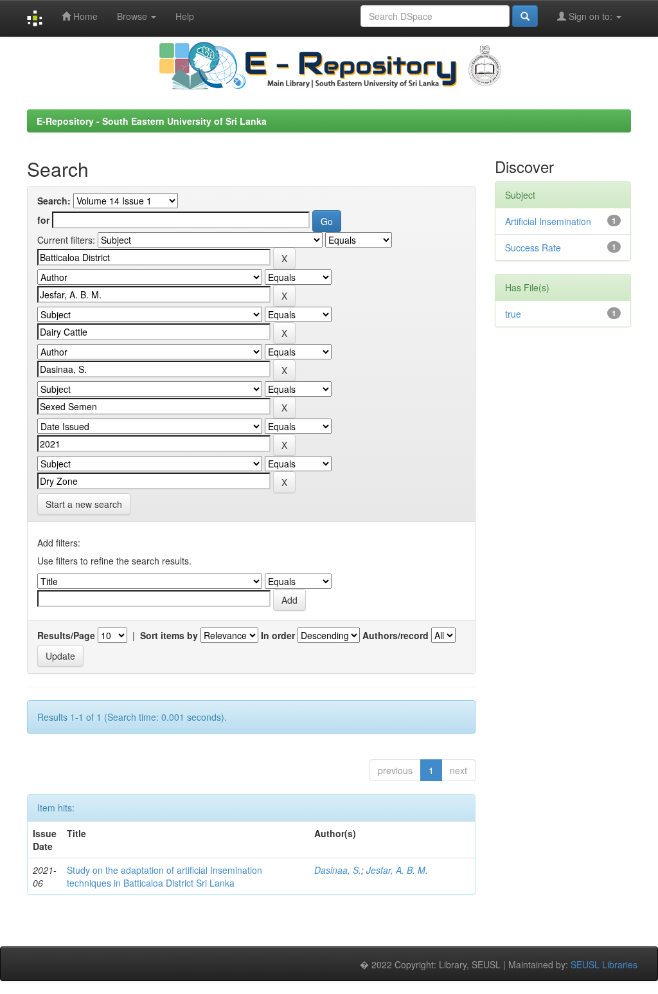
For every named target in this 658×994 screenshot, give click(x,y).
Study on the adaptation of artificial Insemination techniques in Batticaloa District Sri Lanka (164, 876)
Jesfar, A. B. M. (397, 869)
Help (184, 16)
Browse (133, 16)
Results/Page (66, 635)
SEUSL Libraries (604, 964)
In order (278, 635)
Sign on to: (590, 16)
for (43, 219)
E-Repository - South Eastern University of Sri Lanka (152, 120)
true (513, 313)
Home (84, 16)
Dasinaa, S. (337, 869)
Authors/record (395, 635)
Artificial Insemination (548, 221)
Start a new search (84, 504)
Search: (54, 200)
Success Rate (533, 247)
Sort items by (169, 635)
